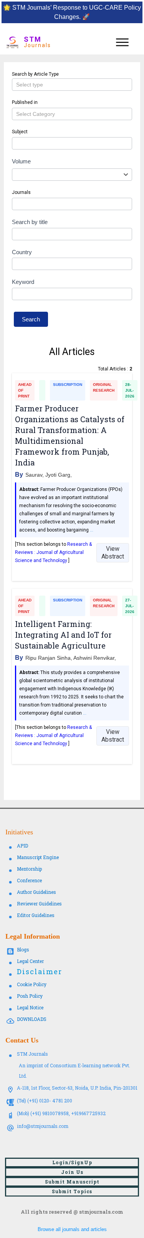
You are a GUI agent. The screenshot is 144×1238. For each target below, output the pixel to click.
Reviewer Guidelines (39, 903)
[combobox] (72, 174)
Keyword (23, 282)
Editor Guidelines (36, 915)
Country (22, 252)
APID (22, 845)
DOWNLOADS (31, 1019)
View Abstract (112, 552)
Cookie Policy (31, 984)
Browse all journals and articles (72, 1229)
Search (31, 319)
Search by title (30, 222)
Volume (21, 161)
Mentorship (29, 869)
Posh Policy (30, 996)
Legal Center (30, 961)
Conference (29, 880)
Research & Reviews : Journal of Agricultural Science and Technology (53, 552)
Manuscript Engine (38, 857)
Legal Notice (30, 1007)
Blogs (23, 949)
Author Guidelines (36, 892)
